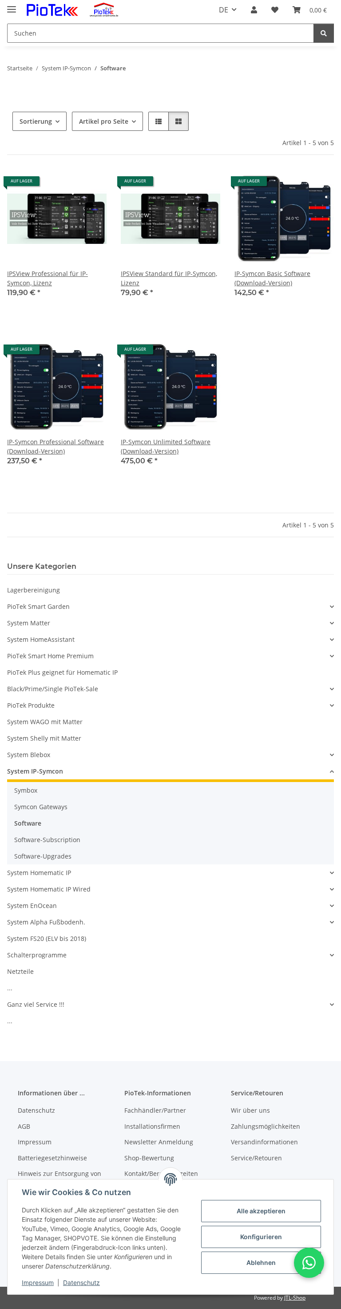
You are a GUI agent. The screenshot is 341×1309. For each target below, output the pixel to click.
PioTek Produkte (31, 705)
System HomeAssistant (41, 639)
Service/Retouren (256, 1158)
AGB (24, 1126)
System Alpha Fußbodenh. (46, 922)
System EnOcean (32, 905)
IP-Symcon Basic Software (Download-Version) (272, 278)
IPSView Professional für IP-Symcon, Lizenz (47, 278)
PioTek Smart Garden (38, 606)
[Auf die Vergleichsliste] (68, 184)
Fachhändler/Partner (155, 1110)
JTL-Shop (294, 1297)
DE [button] (223, 10)
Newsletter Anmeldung (158, 1142)
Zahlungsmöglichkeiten (265, 1126)
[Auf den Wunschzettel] (91, 184)
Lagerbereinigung (33, 590)
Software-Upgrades (42, 856)
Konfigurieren (261, 1236)
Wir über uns (250, 1110)
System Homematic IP (39, 872)
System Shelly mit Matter (44, 738)
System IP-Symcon (35, 771)
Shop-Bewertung (149, 1158)
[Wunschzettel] (274, 10)
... (9, 988)
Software (27, 823)
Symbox (25, 790)
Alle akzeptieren (261, 1211)
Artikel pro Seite (103, 121)
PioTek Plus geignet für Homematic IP (62, 672)
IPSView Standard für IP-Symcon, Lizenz (169, 278)
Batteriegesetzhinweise (52, 1158)
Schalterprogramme (37, 955)
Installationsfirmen (152, 1126)
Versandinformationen (264, 1142)
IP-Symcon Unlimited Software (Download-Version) (165, 446)
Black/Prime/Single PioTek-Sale (52, 689)
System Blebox (28, 754)
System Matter (28, 623)
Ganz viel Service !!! (35, 1004)
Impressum (38, 1282)
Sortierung (36, 121)
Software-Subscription (47, 839)
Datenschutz (81, 1282)
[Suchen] (323, 33)
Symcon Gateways (40, 806)
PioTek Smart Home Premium (50, 656)
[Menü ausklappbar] (11, 5)
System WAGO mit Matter (45, 721)
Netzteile (20, 971)
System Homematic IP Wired (49, 889)
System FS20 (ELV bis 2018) (46, 938)
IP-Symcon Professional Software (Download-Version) (55, 446)
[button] (254, 10)
